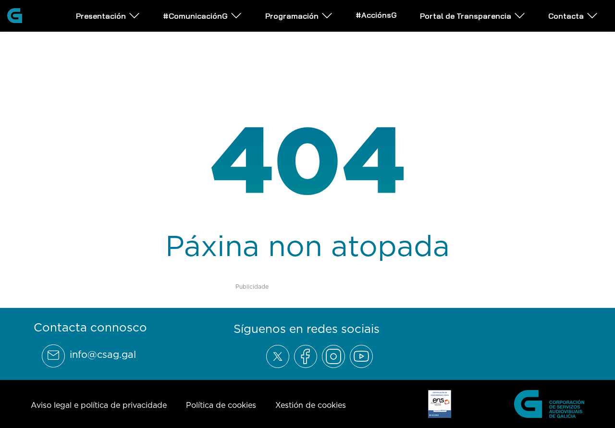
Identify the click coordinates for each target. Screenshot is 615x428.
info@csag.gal (103, 354)
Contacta (566, 16)
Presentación (101, 16)
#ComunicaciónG (195, 16)
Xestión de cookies (310, 405)
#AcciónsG (376, 15)
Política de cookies (221, 405)
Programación (292, 16)
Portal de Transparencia (465, 16)
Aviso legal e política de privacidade (99, 405)
